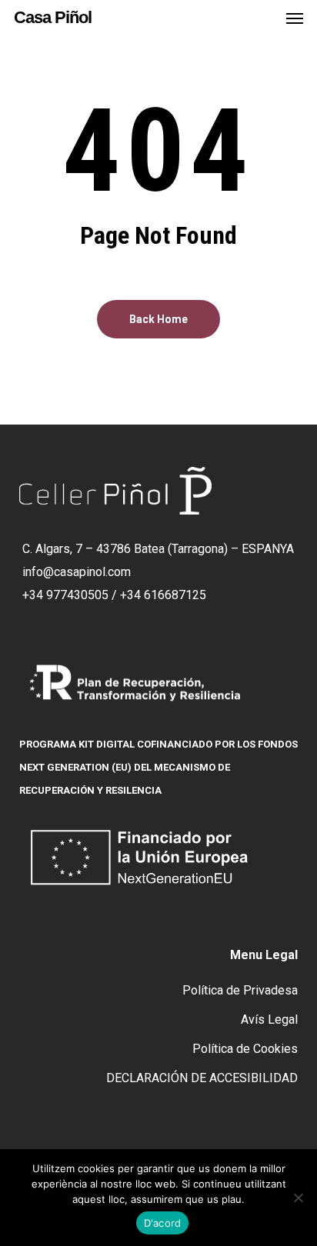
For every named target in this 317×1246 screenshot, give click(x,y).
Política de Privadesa (240, 990)
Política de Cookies (245, 1048)
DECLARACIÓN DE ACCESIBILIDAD (202, 1078)
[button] (294, 17)
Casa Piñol (53, 17)
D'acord (163, 1223)
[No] (297, 1197)
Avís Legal (269, 1019)
